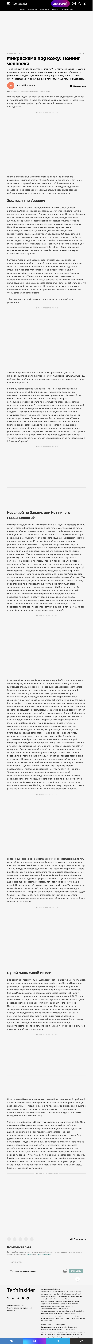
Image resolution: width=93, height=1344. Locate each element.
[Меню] (8, 3)
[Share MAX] (34, 1341)
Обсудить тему (79, 86)
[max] (28, 1298)
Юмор (48, 91)
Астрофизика (15, 91)
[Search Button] (79, 3)
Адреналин (11, 53)
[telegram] (18, 1298)
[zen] (23, 1298)
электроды (34, 91)
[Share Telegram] (58, 1341)
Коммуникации (25, 91)
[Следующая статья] (46, 1279)
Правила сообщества (15, 1305)
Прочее (20, 53)
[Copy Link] (81, 1341)
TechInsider (19, 3)
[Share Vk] (11, 1341)
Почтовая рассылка (74, 3)
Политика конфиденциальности (20, 1308)
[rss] (8, 1298)
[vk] (13, 1298)
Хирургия (42, 91)
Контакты (11, 1311)
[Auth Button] (84, 3)
